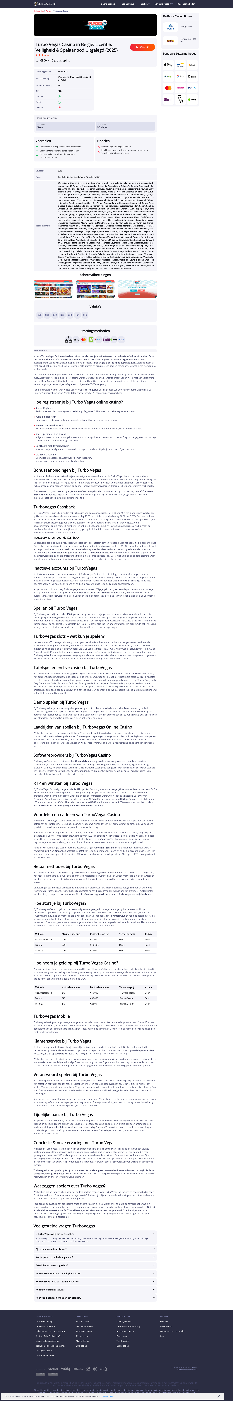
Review (48, 11)
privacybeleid (108, 1396)
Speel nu (144, 47)
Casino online (39, 11)
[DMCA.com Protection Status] (54, 1374)
